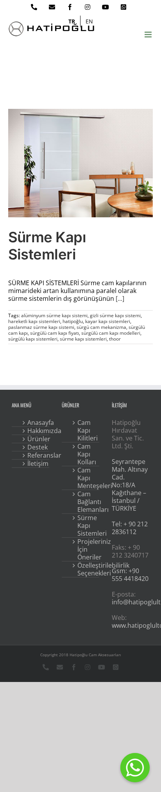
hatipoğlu (73, 321)
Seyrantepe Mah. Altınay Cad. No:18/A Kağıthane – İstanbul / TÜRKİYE (130, 485)
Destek (36, 447)
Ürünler (36, 439)
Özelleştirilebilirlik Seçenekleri (86, 569)
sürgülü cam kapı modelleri (110, 333)
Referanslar (36, 455)
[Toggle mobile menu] (149, 34)
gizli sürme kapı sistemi (115, 315)
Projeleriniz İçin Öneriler (86, 549)
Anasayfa (36, 422)
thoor (115, 339)
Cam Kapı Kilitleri (86, 430)
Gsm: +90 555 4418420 (130, 574)
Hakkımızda (36, 431)
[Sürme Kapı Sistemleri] (80, 163)
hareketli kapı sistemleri (34, 321)
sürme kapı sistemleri (83, 339)
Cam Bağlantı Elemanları (86, 501)
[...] (120, 298)
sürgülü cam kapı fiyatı (54, 333)
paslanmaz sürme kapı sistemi (41, 327)
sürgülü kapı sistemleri (32, 339)
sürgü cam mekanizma (101, 327)
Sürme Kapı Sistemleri (47, 246)
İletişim (36, 463)
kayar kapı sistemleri (107, 321)
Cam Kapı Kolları (86, 454)
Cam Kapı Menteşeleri (86, 478)
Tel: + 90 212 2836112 (130, 528)
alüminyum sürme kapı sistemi (54, 315)
